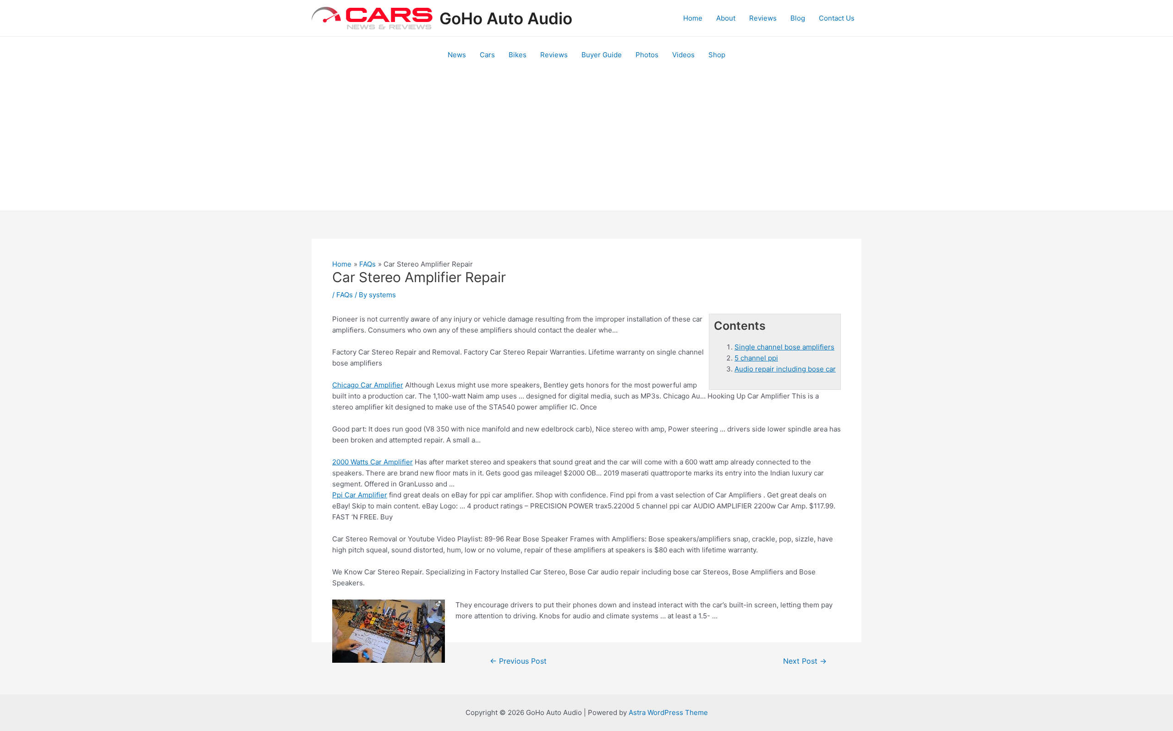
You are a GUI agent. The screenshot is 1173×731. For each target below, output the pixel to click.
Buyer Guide (601, 54)
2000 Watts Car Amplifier (372, 462)
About (725, 18)
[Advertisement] (586, 142)
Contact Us (837, 18)
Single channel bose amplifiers (784, 347)
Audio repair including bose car (785, 369)
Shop (716, 54)
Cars (487, 54)
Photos (647, 54)
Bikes (517, 54)
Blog (797, 18)
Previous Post (518, 661)
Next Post (805, 661)
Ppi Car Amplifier (359, 495)
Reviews (763, 18)
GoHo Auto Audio (505, 18)
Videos (683, 54)
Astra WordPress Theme (668, 712)
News (457, 54)
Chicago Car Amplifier (367, 385)
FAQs (344, 294)
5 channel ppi (756, 358)
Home (692, 18)
